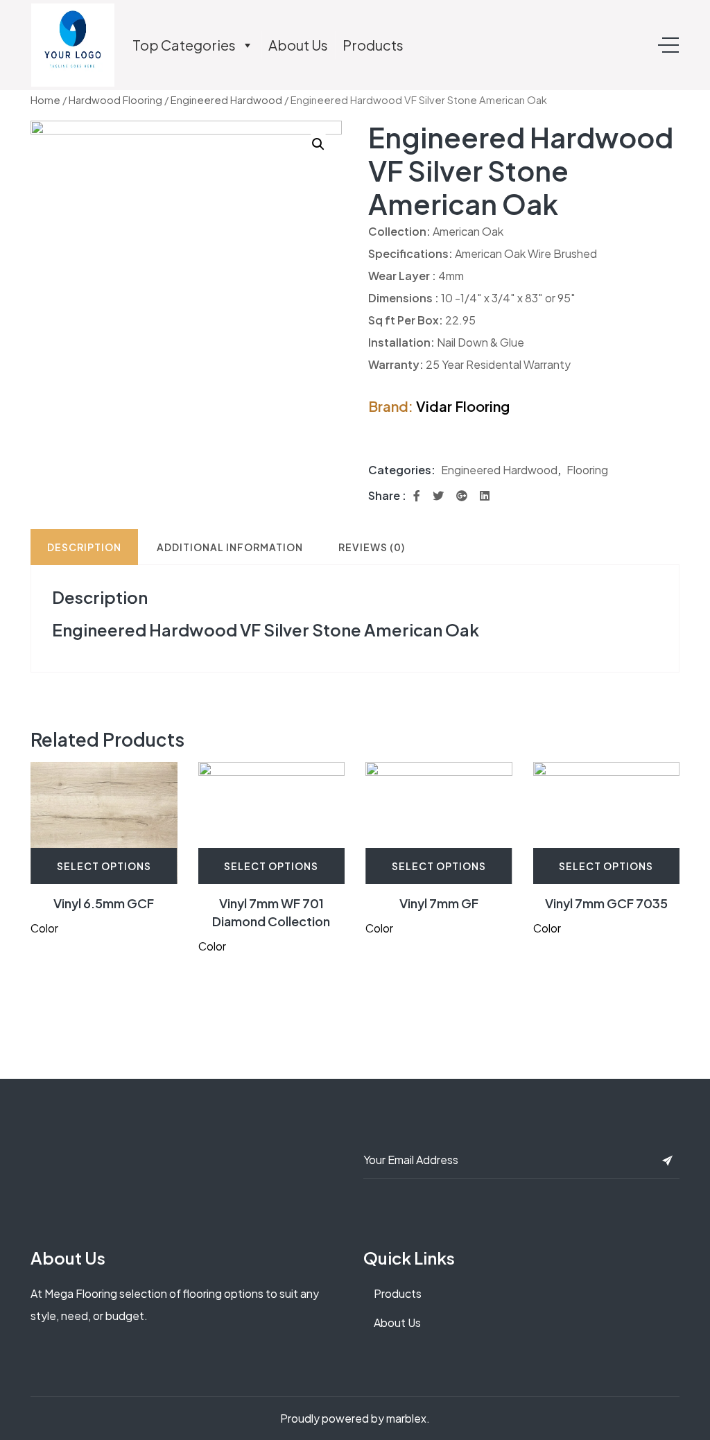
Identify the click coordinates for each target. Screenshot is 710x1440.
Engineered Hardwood (226, 100)
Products (373, 44)
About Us (298, 44)
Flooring (587, 469)
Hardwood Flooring (115, 100)
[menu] (668, 45)
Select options (104, 866)
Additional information (230, 547)
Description (84, 547)
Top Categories (184, 44)
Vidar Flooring (463, 406)
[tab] (84, 547)
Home (45, 100)
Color (44, 928)
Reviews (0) (371, 547)
